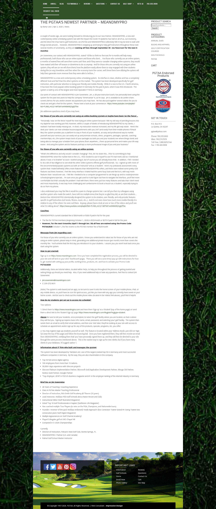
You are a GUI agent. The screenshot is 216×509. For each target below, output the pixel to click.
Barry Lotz (47, 26)
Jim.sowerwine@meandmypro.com (56, 280)
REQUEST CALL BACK (51, 11)
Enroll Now (120, 479)
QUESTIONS (100, 4)
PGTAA (154, 59)
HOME (45, 4)
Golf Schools (121, 473)
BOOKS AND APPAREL (160, 44)
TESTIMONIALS (72, 4)
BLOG (62, 4)
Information (121, 470)
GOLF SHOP (127, 4)
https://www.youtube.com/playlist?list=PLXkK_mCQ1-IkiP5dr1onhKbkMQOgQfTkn (93, 206)
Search (155, 28)
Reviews (141, 470)
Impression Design (114, 505)
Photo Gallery (121, 482)
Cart (139, 479)
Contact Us (142, 476)
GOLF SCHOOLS (157, 55)
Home (118, 476)
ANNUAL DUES (157, 40)
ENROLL (53, 4)
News (67, 26)
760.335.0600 (152, 4)
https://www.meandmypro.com (63, 256)
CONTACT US (115, 4)
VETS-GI (140, 4)
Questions (142, 473)
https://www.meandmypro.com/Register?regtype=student (102, 312)
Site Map (141, 482)
